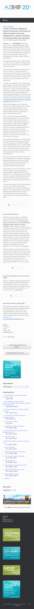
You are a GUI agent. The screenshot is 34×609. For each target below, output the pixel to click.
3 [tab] (9, 507)
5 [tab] (13, 507)
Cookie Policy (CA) (7, 519)
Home (4, 26)
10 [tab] (23, 507)
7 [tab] (17, 507)
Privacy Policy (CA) (8, 521)
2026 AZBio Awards (10, 436)
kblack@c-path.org (8, 332)
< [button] (5, 500)
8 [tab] (19, 507)
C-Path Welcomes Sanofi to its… (17, 353)
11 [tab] (25, 507)
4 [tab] (11, 507)
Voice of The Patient (10, 447)
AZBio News (10, 26)
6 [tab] (15, 507)
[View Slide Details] (17, 499)
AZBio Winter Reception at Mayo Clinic (14, 469)
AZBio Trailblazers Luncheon (12, 474)
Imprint (4, 518)
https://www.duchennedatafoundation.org (13, 319)
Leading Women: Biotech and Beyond (14, 426)
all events (7, 478)
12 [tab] (27, 507)
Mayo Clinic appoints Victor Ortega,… (17, 346)
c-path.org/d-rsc (19, 290)
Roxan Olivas (22, 40)
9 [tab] (21, 507)
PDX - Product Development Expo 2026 (15, 456)
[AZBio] (17, 7)
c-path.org (25, 246)
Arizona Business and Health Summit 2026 (15, 465)
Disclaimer (5, 516)
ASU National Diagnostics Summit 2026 (15, 451)
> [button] (28, 500)
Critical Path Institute (18, 45)
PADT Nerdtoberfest (10, 460)
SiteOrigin (17, 605)
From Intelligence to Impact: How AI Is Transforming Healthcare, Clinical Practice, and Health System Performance (16, 403)
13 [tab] (29, 507)
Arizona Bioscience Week (11, 421)
